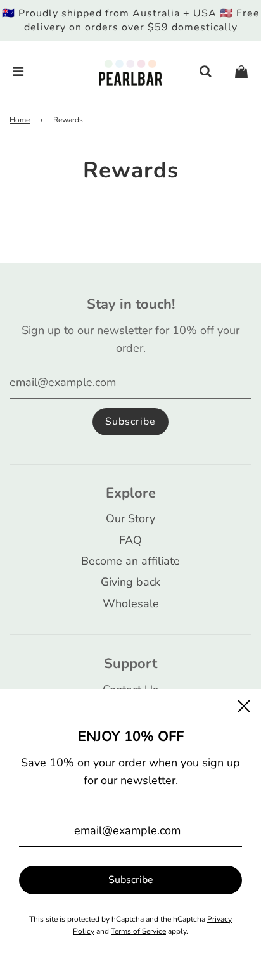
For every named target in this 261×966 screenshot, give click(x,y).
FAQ (130, 540)
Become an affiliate (130, 561)
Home (20, 120)
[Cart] (241, 72)
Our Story (130, 518)
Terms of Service (138, 931)
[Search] (205, 72)
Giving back (130, 581)
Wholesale (131, 603)
